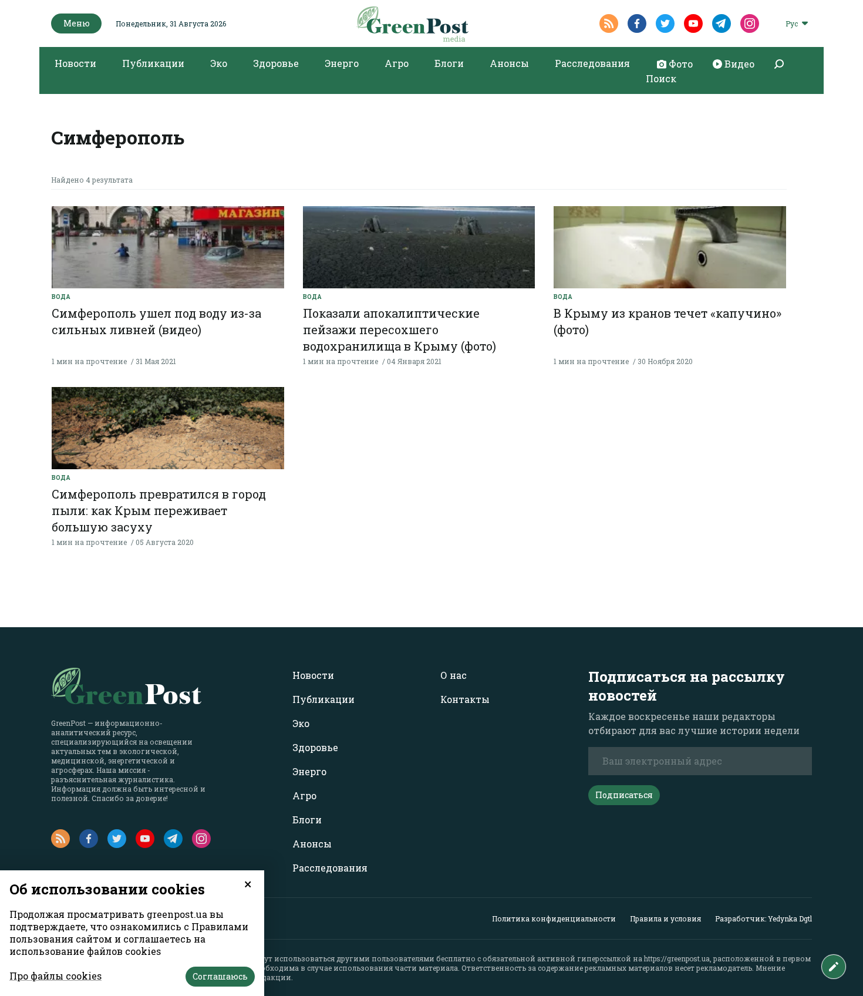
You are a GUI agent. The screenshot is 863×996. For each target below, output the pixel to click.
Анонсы (509, 63)
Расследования (592, 63)
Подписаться (624, 794)
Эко (218, 63)
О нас (453, 675)
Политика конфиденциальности (554, 918)
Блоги (449, 63)
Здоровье (276, 63)
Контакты (465, 699)
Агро (397, 63)
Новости (75, 63)
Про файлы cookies (55, 976)
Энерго (342, 63)
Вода (61, 297)
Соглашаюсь (220, 976)
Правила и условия (665, 918)
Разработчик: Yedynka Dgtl (763, 918)
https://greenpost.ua (677, 958)
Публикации (153, 63)
